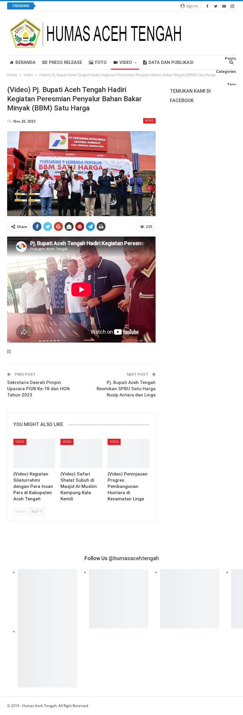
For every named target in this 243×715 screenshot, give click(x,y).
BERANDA (25, 62)
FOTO (101, 62)
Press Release (65, 62)
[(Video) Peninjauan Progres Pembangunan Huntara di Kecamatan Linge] (128, 453)
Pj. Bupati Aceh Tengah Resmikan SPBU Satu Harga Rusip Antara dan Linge (126, 389)
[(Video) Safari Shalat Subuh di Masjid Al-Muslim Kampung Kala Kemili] (81, 453)
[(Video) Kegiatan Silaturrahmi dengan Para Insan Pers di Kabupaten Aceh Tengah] (34, 453)
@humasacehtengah (134, 558)
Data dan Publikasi (171, 62)
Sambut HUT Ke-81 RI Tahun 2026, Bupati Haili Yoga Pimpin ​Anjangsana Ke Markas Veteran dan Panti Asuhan (144, 6)
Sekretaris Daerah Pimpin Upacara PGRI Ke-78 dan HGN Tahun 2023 (38, 389)
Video (125, 62)
